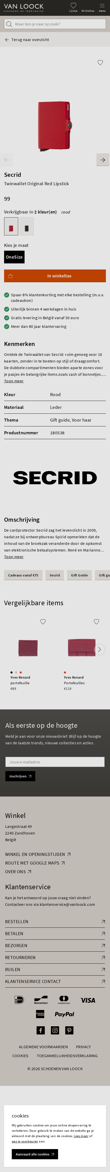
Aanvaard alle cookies (32, 1154)
